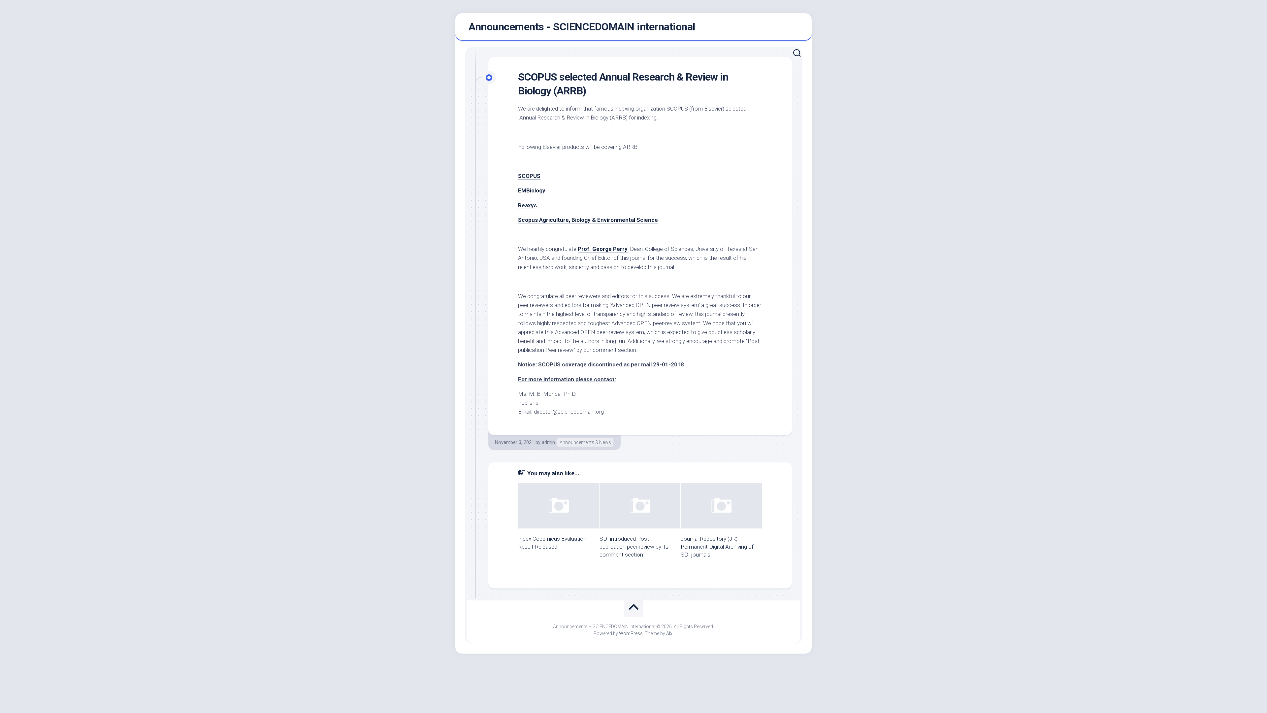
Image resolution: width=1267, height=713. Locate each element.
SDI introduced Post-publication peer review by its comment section (634, 546)
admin (548, 442)
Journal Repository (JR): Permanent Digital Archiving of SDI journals (717, 546)
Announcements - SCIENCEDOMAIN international (582, 26)
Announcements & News (585, 442)
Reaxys (527, 205)
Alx (669, 633)
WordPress (631, 633)
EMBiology (531, 190)
